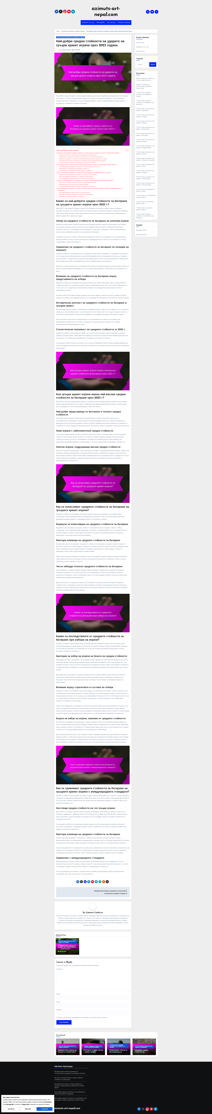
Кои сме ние (111, 22)
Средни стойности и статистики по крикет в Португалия (144, 86)
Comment (59, 969)
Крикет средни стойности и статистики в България (93, 1046)
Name (58, 994)
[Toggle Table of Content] (126, 150)
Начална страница (124, 22)
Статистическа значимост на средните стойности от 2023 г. (77, 162)
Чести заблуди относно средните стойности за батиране (76, 178)
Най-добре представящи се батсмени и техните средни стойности (79, 166)
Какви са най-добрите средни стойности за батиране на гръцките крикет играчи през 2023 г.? (88, 153)
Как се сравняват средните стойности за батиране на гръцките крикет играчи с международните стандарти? (89, 189)
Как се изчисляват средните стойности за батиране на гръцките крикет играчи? (84, 172)
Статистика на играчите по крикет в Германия (143, 1046)
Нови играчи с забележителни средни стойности (74, 168)
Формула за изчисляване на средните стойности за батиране (78, 174)
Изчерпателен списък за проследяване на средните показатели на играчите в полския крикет (69, 1085)
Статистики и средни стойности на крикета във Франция (145, 215)
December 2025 (141, 230)
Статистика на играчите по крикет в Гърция (70, 37)
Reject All (28, 1109)
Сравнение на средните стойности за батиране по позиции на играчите (81, 156)
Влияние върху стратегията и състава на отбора (74, 184)
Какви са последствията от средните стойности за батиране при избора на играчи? (85, 180)
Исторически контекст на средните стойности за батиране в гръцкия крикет (82, 160)
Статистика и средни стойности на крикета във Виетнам (145, 102)
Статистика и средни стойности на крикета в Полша (144, 94)
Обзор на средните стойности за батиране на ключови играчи (78, 155)
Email (58, 1002)
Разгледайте (101, 22)
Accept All (44, 1109)
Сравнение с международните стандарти (72, 196)
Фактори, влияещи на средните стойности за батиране (76, 176)
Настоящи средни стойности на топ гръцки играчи (74, 192)
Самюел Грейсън (66, 50)
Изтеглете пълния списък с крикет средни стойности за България (93, 1052)
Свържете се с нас (88, 22)
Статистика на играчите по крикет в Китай (67, 1046)
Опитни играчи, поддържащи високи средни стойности (76, 170)
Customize (11, 1109)
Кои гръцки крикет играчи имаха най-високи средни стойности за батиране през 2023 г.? (87, 164)
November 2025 (141, 234)
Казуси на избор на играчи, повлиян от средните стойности (77, 186)
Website (58, 1010)
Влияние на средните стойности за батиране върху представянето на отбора (83, 158)
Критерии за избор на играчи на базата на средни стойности (77, 182)
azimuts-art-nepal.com (67, 1108)
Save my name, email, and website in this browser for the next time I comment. (82, 1017)
